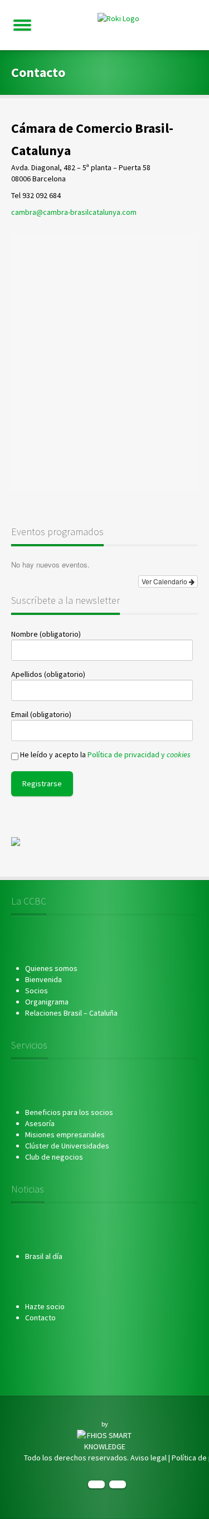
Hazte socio (45, 1306)
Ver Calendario (165, 581)
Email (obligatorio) (41, 714)
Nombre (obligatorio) (46, 634)
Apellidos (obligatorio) (48, 674)
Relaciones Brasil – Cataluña (71, 1013)
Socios (36, 991)
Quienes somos (51, 968)
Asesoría (40, 1123)
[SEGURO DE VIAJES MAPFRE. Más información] (15, 841)
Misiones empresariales (65, 1134)
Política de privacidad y (139, 754)
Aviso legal (148, 1458)
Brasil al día (43, 1256)
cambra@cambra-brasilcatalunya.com (74, 212)
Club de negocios (54, 1157)
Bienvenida (43, 979)
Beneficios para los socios (69, 1112)
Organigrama (47, 1002)
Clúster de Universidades (67, 1146)
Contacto (40, 1318)
